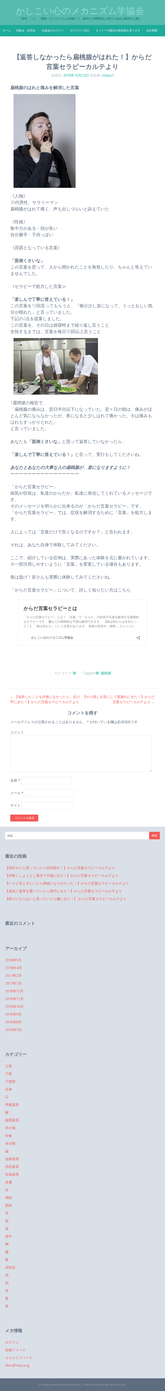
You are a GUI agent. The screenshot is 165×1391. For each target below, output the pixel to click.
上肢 (8, 1066)
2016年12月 (14, 991)
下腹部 (10, 1081)
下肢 (8, 1073)
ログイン (12, 1342)
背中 (8, 1236)
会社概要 (151, 30)
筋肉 (8, 1205)
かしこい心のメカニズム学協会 (80, 11)
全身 (8, 1089)
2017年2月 (13, 975)
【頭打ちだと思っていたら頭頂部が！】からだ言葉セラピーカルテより (60, 867)
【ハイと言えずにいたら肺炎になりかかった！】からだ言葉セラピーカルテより (67, 883)
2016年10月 (14, 1006)
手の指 (10, 1127)
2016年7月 (13, 1029)
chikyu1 (108, 75)
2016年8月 (13, 1022)
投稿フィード (15, 1350)
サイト (15, 805)
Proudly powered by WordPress (60, 1384)
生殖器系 (12, 1174)
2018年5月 (13, 960)
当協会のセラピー (53, 30)
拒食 (8, 1135)
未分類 (10, 1143)
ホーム (7, 30)
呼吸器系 (12, 1104)
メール (16, 792)
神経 (8, 1197)
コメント (17, 732)
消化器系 (12, 1166)
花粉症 (10, 1267)
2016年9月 (13, 1014)
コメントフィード (19, 1357)
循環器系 (12, 1120)
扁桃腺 (106, 673)
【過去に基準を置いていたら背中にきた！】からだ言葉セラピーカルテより (63, 891)
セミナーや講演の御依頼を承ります (118, 30)
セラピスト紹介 (80, 30)
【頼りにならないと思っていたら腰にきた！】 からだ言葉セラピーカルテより (65, 898)
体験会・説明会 (26, 30)
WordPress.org (17, 1365)
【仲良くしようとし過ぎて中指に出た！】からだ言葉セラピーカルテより (62, 875)
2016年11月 (14, 998)
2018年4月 (13, 967)
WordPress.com (115, 1384)
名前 (15, 780)
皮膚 (8, 1182)
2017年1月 (13, 983)
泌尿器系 (12, 1158)
